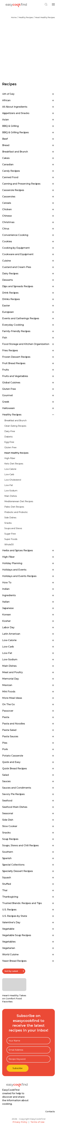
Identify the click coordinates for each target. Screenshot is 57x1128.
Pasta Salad (9, 730)
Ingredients (9, 595)
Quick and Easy (11, 762)
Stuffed (6, 884)
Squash (6, 877)
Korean (6, 614)
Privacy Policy (20, 1122)
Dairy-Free (9, 431)
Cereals (6, 203)
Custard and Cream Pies (16, 267)
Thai (4, 890)
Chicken (7, 209)
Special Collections (13, 864)
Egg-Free (9, 442)
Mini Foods (8, 691)
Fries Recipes (10, 350)
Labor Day (8, 627)
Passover (7, 710)
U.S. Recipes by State (14, 916)
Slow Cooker (9, 826)
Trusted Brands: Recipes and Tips (22, 903)
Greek (5, 401)
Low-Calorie (10, 469)
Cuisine (6, 260)
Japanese (8, 608)
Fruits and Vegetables (15, 376)
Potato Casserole (12, 755)
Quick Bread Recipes (14, 768)
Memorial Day (10, 678)
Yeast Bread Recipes (14, 961)
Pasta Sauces (10, 736)
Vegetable (8, 928)
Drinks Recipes (11, 299)
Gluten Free (9, 389)
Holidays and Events (14, 569)
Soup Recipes (10, 839)
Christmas (8, 222)
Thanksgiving (10, 896)
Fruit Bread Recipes (13, 363)
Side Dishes (10, 517)
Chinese (7, 215)
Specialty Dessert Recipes (17, 871)
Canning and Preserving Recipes (21, 183)
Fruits (5, 369)
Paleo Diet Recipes (14, 506)
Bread (5, 145)
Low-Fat (8, 485)
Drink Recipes (10, 292)
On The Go (8, 704)
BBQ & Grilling (10, 126)
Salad (5, 775)
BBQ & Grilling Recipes (15, 132)
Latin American (11, 633)
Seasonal (7, 813)
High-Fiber (9, 458)
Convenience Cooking (15, 235)
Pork (5, 749)
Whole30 (9, 544)
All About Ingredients (14, 106)
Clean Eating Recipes (15, 426)
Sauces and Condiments (16, 787)
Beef (5, 138)
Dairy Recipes (10, 273)
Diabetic (8, 436)
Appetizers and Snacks (15, 113)
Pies (4, 742)
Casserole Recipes (13, 190)
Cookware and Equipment (17, 254)
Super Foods (10, 539)
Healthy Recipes (26, 17)
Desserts (7, 280)
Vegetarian (8, 948)
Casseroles (8, 196)
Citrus (5, 228)
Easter (6, 305)
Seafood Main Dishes (14, 807)
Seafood (7, 800)
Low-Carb (9, 474)
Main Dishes (10, 496)
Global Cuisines (11, 382)
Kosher (6, 621)
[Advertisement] (28, 51)
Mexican (7, 685)
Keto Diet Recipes (13, 463)
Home (14, 17)
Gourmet (7, 395)
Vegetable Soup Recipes (16, 935)
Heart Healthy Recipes (45, 17)
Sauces (6, 781)
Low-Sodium (10, 490)
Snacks (8, 523)
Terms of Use (37, 1122)
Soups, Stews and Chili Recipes (20, 845)
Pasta (5, 717)
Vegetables (9, 941)
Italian (6, 601)
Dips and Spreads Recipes (17, 286)
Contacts (50, 1111)
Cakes (6, 158)
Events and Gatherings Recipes (20, 318)
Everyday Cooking (13, 324)
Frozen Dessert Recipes (16, 356)
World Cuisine (10, 954)
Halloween (8, 408)
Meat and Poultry (12, 672)
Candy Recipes (11, 171)
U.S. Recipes (9, 909)
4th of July (8, 94)
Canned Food (10, 177)
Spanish (7, 858)
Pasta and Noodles (13, 723)
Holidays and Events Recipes (19, 576)
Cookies (7, 241)
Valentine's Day (11, 922)
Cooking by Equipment (16, 247)
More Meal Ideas (12, 698)
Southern (7, 851)
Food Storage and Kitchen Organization (25, 344)
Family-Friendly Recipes (16, 331)
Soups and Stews (13, 528)
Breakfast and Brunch (15, 151)
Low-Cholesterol (12, 480)
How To (6, 582)
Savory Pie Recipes (13, 794)
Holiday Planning (12, 563)
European (8, 312)
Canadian (7, 164)
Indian (6, 589)
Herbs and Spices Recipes (17, 550)
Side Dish (7, 819)
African (6, 100)
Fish (4, 337)
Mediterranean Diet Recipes (18, 501)
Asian (5, 119)
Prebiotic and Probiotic (16, 512)
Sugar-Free (10, 533)
